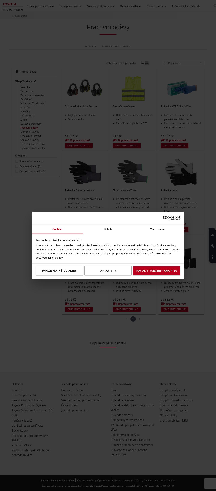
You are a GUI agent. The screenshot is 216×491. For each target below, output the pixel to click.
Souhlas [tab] (57, 229)
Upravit (106, 270)
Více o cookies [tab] (158, 229)
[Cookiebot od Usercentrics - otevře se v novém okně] (165, 218)
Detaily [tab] (108, 229)
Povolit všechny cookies (156, 270)
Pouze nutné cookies (59, 270)
